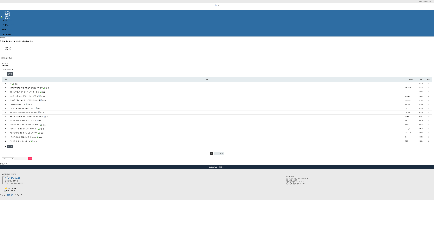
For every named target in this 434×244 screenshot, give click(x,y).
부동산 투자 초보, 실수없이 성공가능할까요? (23, 137)
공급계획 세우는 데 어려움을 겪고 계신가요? (23, 120)
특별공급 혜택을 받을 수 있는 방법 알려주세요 (24, 133)
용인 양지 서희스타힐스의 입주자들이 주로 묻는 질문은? (27, 116)
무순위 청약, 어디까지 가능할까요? (20, 141)
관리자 (424, 1)
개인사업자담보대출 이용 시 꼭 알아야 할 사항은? (25, 92)
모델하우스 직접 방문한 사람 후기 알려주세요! (24, 129)
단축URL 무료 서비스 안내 (18, 104)
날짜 (421, 79)
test (11, 83)
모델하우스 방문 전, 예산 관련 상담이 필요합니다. (25, 125)
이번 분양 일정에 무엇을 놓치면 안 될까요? (23, 108)
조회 (428, 79)
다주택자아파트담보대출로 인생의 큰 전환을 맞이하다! (26, 88)
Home (419, 1)
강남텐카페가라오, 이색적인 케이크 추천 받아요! (24, 96)
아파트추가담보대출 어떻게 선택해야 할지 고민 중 (25, 100)
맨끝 (221, 153)
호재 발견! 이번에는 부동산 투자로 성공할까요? (24, 112)
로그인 (429, 1)
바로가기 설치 (10, 190)
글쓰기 (10, 74)
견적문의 (8, 49)
